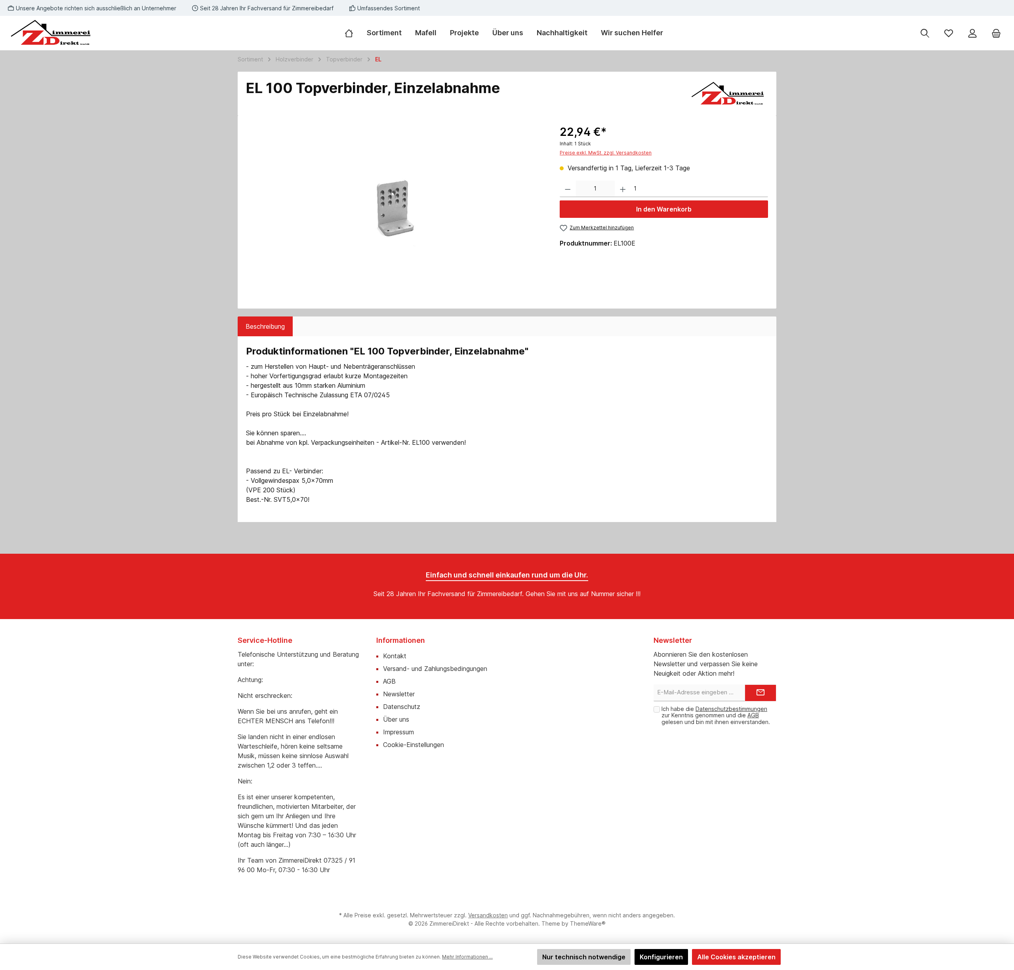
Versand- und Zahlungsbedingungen (435, 669)
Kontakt (394, 656)
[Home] (352, 33)
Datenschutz (401, 707)
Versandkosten (488, 915)
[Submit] (760, 692)
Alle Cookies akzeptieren (736, 957)
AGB (389, 681)
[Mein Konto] (972, 33)
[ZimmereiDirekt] (728, 94)
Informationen (400, 640)
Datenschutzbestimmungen (731, 708)
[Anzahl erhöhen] (623, 189)
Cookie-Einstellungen (413, 745)
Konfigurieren (661, 957)
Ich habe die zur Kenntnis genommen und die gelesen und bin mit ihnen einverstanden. (715, 715)
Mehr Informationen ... (467, 957)
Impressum (398, 732)
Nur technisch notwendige (583, 957)
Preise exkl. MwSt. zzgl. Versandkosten (606, 153)
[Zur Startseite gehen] (51, 33)
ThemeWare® (588, 923)
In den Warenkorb (664, 209)
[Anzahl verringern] (568, 189)
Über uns (396, 719)
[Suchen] (925, 33)
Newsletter (399, 694)
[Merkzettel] (949, 33)
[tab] (265, 326)
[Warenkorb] (996, 33)
